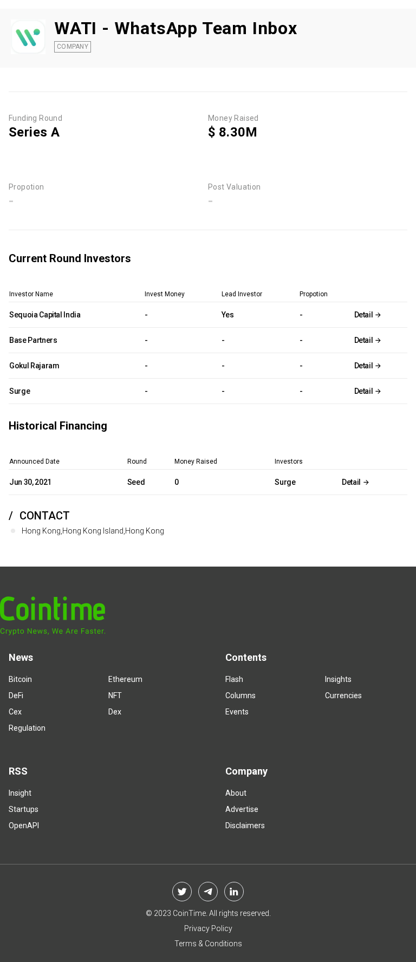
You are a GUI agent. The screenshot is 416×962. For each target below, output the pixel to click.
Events (237, 711)
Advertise (241, 809)
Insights (338, 679)
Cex (15, 711)
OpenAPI (24, 825)
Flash (234, 679)
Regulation (27, 728)
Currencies (343, 695)
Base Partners (33, 340)
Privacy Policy (208, 928)
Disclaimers (245, 825)
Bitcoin (20, 679)
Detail (364, 314)
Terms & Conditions (208, 943)
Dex (114, 711)
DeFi (16, 695)
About (235, 793)
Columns (240, 695)
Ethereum (125, 679)
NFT (115, 695)
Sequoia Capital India (45, 314)
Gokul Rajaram (34, 365)
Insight (20, 793)
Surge (19, 391)
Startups (23, 809)
